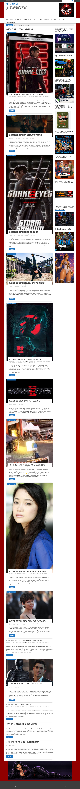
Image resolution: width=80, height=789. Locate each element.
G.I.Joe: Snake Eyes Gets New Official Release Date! (24, 401)
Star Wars (40, 19)
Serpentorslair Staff (22, 96)
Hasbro (32, 96)
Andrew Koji (28, 642)
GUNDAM (34, 19)
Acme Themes (73, 786)
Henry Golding (38, 96)
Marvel (59, 19)
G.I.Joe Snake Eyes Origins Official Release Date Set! (25, 359)
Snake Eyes (11, 98)
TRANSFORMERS (46, 19)
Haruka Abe (40, 573)
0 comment (34, 98)
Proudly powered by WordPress (53, 786)
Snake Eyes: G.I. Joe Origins (11, 32)
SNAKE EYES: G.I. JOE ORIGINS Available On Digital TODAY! (26, 95)
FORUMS (11, 19)
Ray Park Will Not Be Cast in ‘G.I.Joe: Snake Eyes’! (21, 724)
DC (63, 19)
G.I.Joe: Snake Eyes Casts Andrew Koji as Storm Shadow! (24, 640)
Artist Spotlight (18, 19)
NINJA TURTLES (53, 19)
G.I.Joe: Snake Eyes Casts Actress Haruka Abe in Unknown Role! (29, 571)
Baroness (29, 137)
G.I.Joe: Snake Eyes (43, 361)
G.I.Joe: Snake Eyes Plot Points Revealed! (19, 704)
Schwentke (48, 744)
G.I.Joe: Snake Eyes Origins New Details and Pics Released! (27, 283)
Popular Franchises (11, 22)
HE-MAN (25, 19)
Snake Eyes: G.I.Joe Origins (18, 98)
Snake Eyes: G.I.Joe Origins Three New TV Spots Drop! (25, 135)
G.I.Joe (29, 19)
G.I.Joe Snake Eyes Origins (35, 361)
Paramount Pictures (45, 96)
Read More (12, 110)
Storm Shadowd (24, 138)
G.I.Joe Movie (31, 744)
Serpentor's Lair (12, 4)
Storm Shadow (27, 98)
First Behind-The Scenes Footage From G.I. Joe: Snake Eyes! (27, 465)
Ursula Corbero (16, 624)
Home (7, 19)
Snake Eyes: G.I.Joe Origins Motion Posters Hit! (23, 232)
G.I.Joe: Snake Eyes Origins (35, 234)
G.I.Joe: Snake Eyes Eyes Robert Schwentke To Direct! (22, 742)
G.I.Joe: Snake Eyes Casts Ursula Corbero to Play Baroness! (27, 621)
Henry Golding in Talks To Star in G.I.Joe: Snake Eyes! (25, 684)
